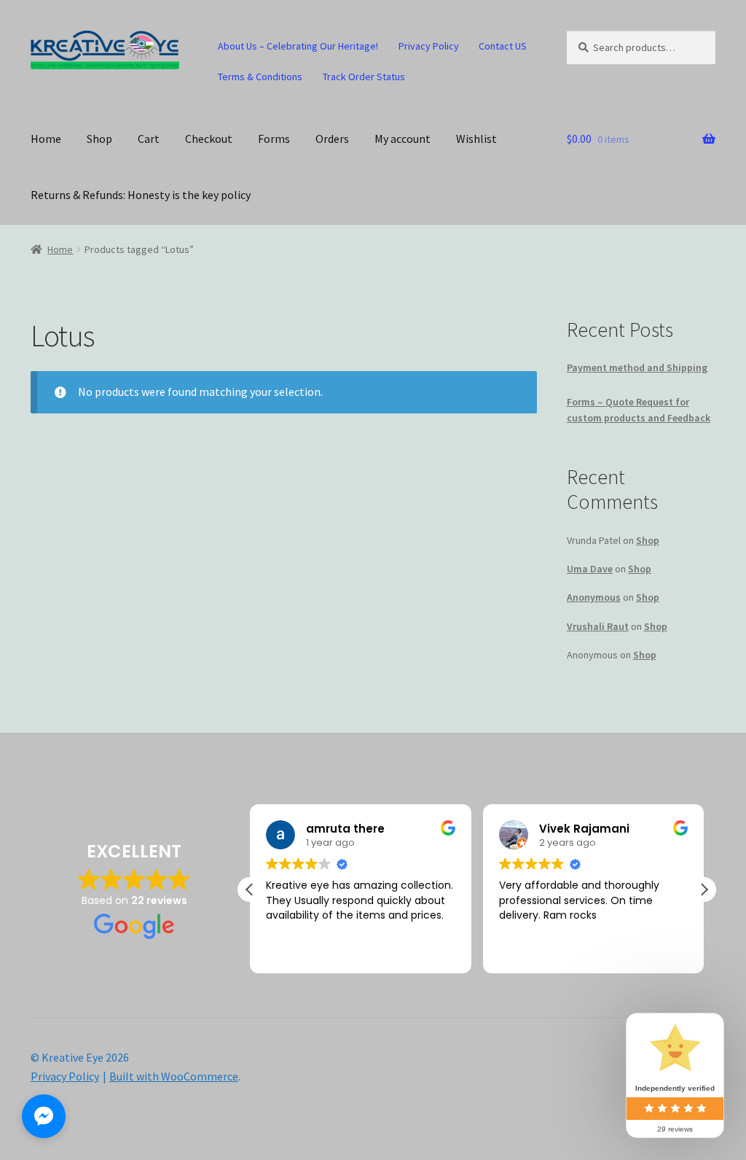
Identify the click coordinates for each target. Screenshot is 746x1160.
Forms (274, 138)
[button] (704, 889)
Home (46, 138)
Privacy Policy (428, 45)
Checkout (208, 138)
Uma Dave (590, 568)
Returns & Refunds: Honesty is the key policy (141, 194)
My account (402, 138)
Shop (99, 138)
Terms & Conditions (260, 76)
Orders (332, 138)
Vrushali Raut (598, 626)
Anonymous (594, 597)
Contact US (503, 45)
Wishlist (476, 138)
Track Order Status (364, 76)
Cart (149, 138)
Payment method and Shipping (637, 367)
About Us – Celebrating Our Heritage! (298, 45)
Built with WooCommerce (173, 1076)
